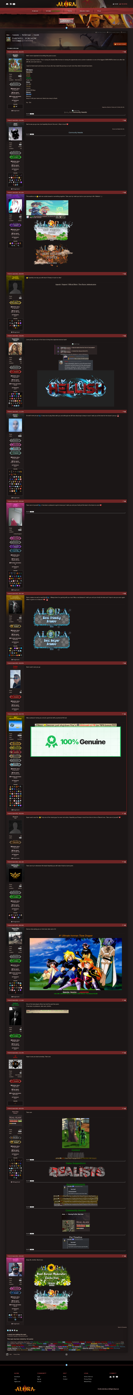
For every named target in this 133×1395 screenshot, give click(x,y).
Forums (35, 11)
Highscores (85, 11)
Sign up (39, 1379)
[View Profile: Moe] (15, 726)
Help (10, 1354)
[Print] (14, 1330)
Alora (7, 35)
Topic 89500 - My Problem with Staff (76, 1153)
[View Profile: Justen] (15, 206)
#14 (123, 1000)
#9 (123, 663)
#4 (123, 273)
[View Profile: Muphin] (15, 65)
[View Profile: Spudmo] (15, 287)
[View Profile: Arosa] (15, 425)
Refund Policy (87, 1381)
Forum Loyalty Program (114, 32)
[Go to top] (66, 1354)
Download (17, 1376)
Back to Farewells (122, 1327)
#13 (123, 925)
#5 (123, 335)
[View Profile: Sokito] (15, 679)
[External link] (75, 741)
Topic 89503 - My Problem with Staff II (76, 1154)
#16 (123, 1108)
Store (53, 11)
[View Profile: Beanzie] (15, 826)
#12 (123, 861)
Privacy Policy (17, 1354)
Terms (64, 1376)
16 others (119, 107)
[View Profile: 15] (15, 1064)
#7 (123, 501)
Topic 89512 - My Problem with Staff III (75, 1155)
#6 (123, 411)
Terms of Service (88, 1376)
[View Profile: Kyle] (15, 516)
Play (99, 11)
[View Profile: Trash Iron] (15, 348)
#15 (123, 1052)
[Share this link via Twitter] (8, 1330)
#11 (123, 813)
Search (124, 32)
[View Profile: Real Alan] (15, 1121)
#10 (123, 714)
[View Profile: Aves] (15, 133)
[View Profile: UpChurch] (15, 875)
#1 (123, 51)
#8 (123, 593)
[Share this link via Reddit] (10, 1330)
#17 (123, 1256)
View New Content (101, 32)
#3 (123, 192)
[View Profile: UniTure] (15, 1016)
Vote (70, 11)
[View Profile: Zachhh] (15, 1269)
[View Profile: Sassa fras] (15, 938)
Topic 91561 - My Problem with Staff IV (75, 1157)
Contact (65, 1379)
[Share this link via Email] (12, 1330)
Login (116, 4)
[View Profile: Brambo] (15, 607)
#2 (123, 120)
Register (124, 4)
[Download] (17, 1330)
